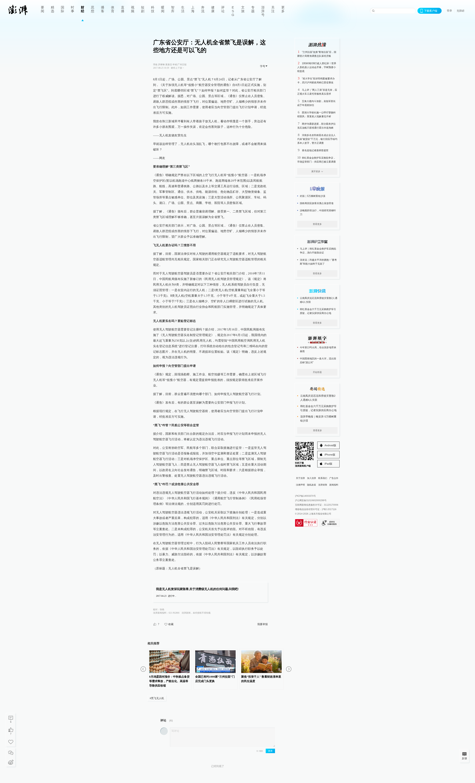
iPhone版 (330, 454)
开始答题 (317, 372)
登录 (449, 10)
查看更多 (317, 224)
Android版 (330, 445)
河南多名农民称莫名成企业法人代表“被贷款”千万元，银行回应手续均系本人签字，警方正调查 (317, 139)
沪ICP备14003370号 (305, 496)
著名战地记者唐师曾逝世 (315, 150)
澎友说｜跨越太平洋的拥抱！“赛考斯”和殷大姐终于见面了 (318, 261)
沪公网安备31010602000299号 (311, 500)
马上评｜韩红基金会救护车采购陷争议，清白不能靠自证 (318, 250)
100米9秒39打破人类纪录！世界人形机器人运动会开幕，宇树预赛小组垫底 (316, 67)
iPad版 (328, 463)
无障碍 (460, 10)
